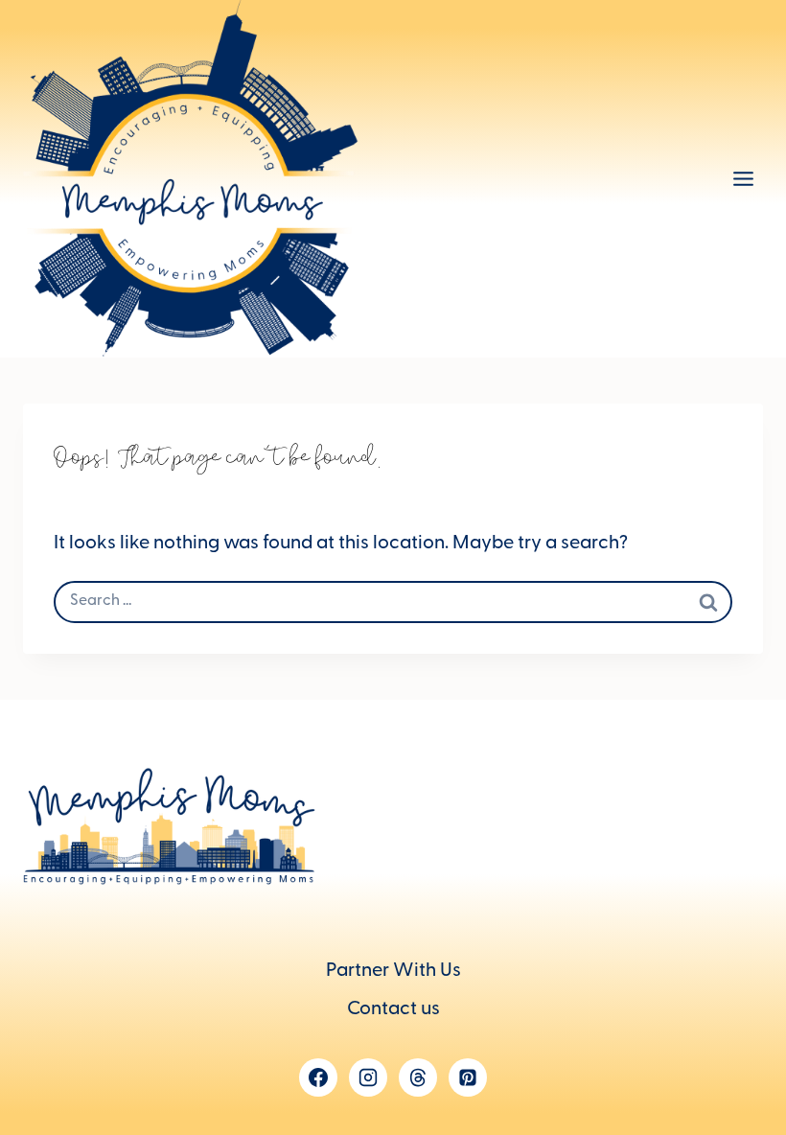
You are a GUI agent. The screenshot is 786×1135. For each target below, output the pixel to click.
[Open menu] (743, 179)
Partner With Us (393, 972)
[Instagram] (368, 1077)
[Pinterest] (468, 1077)
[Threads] (418, 1077)
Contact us (393, 1010)
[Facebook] (318, 1077)
